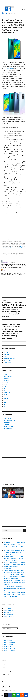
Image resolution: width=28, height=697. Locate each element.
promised (10, 68)
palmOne (6, 398)
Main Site (4, 657)
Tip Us (4, 681)
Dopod (5, 384)
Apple (5, 406)
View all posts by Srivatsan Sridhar (15, 247)
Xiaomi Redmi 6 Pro (9, 420)
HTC (5, 386)
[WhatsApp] (14, 695)
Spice (5, 402)
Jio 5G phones (7, 612)
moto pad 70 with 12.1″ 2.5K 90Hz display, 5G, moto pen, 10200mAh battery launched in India (13, 558)
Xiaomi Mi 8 (7, 354)
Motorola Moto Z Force (10, 648)
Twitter (22, 246)
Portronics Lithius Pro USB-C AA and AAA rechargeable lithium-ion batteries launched (14, 552)
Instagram (4, 247)
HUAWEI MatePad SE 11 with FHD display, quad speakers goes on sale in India (14, 588)
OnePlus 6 (6, 352)
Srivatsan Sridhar (6, 253)
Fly (4, 404)
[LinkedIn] (18, 695)
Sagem (5, 394)
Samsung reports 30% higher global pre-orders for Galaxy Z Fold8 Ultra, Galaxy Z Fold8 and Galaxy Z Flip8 (14, 572)
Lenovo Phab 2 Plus (9, 642)
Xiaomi (23, 253)
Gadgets (4, 664)
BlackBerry (7, 392)
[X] (6, 695)
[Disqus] (14, 277)
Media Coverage (6, 671)
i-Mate (6, 382)
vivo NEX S (7, 422)
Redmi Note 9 (6, 254)
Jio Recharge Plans (9, 614)
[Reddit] (22, 695)
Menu (23, 9)
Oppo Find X (7, 418)
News (20, 253)
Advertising (5, 674)
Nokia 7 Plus (7, 362)
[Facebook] (10, 695)
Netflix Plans (7, 608)
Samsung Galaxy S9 (9, 358)
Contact (4, 678)
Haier (5, 396)
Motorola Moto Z (8, 646)
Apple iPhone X (8, 360)
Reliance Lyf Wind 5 (9, 650)
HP (4, 400)
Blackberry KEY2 (8, 426)
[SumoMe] (26, 695)
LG (4, 388)
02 (4, 390)
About (4, 667)
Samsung (6, 378)
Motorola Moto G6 (9, 428)
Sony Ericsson (8, 376)
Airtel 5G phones (8, 610)
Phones (4, 660)
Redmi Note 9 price (14, 254)
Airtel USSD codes (9, 616)
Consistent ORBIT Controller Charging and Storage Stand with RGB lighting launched (14, 582)
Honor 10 (6, 356)
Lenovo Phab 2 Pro (9, 644)
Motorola (6, 380)
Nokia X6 (6, 424)
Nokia (5, 374)
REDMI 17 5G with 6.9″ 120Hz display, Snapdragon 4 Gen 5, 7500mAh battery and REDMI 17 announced (15, 594)
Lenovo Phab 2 (8, 640)
